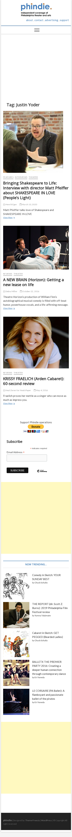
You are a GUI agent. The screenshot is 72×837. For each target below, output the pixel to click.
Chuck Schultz (41, 582)
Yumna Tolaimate (43, 615)
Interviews (21, 177)
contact (38, 20)
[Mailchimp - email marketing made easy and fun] (42, 473)
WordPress (46, 820)
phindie (7, 820)
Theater (33, 177)
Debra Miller (11, 291)
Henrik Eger (11, 204)
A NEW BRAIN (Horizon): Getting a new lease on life (33, 282)
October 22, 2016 (30, 291)
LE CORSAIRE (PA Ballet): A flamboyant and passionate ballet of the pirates (48, 694)
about (29, 20)
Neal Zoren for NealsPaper (18, 390)
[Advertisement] (36, 65)
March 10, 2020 (29, 204)
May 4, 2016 (42, 390)
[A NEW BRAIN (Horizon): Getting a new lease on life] (36, 247)
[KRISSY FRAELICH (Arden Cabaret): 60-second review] (36, 342)
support (64, 20)
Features (8, 177)
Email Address (15, 452)
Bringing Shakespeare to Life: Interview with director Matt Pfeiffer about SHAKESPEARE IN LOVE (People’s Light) (36, 190)
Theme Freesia (32, 820)
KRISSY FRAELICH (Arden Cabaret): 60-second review (33, 381)
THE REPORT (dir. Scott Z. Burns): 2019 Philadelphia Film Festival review (50, 608)
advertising (51, 20)
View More (8, 218)
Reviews (7, 273)
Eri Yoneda (40, 677)
